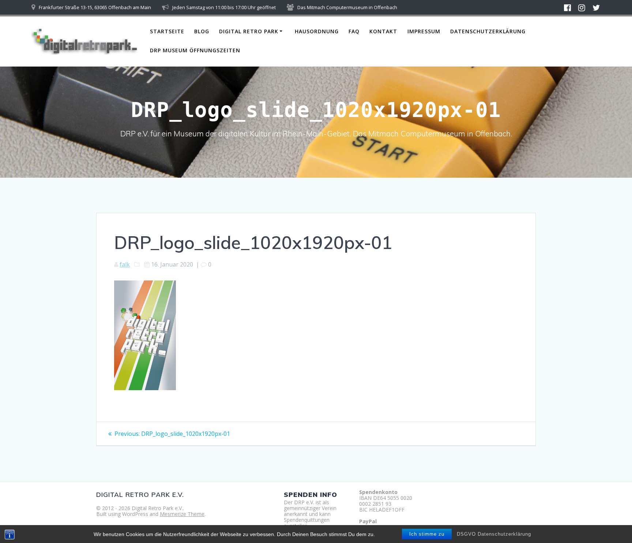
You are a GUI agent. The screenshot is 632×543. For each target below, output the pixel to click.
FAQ (354, 31)
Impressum (423, 31)
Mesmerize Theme (182, 513)
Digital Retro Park (248, 31)
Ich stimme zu (426, 534)
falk (125, 264)
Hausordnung (317, 31)
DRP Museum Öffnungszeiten (195, 50)
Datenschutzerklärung (488, 31)
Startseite (167, 31)
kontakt (383, 31)
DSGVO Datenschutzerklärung (494, 534)
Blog (201, 31)
